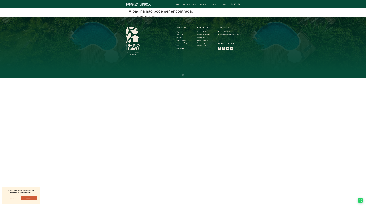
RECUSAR (13, 198)
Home (177, 4)
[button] (360, 200)
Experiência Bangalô (189, 4)
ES (239, 4)
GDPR (29, 192)
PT (235, 4)
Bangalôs (213, 4)
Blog (224, 4)
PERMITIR (29, 198)
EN (232, 4)
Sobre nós (203, 4)
